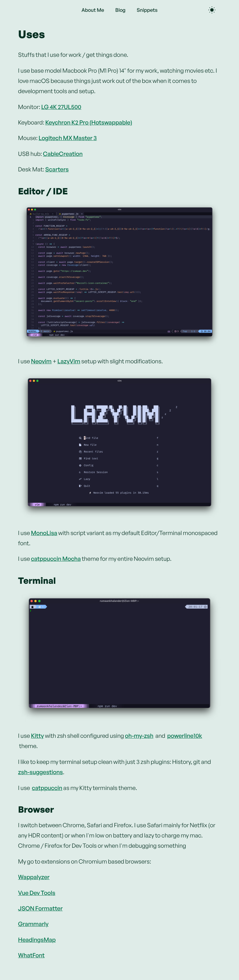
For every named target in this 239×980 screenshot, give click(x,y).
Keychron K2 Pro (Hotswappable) (88, 122)
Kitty (37, 735)
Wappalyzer (33, 877)
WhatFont (31, 955)
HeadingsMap (37, 939)
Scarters (56, 169)
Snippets (147, 10)
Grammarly (33, 924)
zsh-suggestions (40, 772)
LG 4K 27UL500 (61, 107)
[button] (119, 274)
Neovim (41, 361)
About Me (93, 10)
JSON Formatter (40, 908)
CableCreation (62, 153)
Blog (120, 10)
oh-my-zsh (139, 735)
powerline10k (184, 735)
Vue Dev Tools (36, 892)
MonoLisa (44, 533)
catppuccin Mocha (56, 558)
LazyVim (68, 361)
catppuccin (47, 788)
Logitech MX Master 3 (68, 138)
